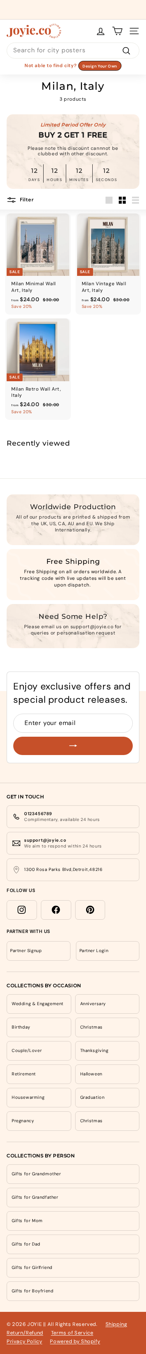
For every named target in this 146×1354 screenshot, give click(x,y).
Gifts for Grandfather (35, 1197)
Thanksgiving (94, 1050)
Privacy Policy (24, 1341)
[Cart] (117, 31)
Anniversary (93, 1003)
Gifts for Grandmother (36, 1173)
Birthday (21, 1027)
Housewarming (28, 1097)
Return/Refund (25, 1332)
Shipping (116, 1324)
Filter (26, 199)
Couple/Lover (27, 1050)
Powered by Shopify (75, 1341)
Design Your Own (100, 66)
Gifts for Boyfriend (32, 1291)
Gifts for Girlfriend (32, 1267)
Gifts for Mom (27, 1220)
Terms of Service (72, 1332)
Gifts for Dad (26, 1244)
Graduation (92, 1097)
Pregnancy (23, 1120)
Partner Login (94, 950)
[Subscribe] (73, 746)
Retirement (24, 1074)
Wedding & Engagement (37, 1003)
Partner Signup (26, 950)
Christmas (91, 1027)
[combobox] (73, 50)
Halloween (91, 1074)
